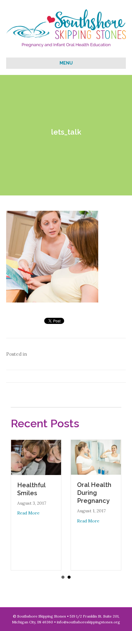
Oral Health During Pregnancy (94, 492)
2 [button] (69, 577)
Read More (28, 513)
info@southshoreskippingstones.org (88, 622)
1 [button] (62, 577)
